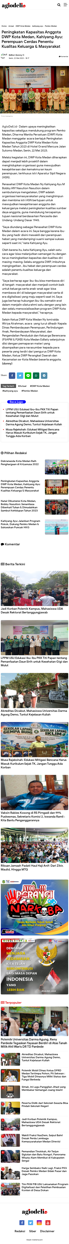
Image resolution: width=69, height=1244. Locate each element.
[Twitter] (20, 375)
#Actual (22, 386)
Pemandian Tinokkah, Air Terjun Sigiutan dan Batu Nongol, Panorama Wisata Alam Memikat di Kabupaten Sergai (43, 1156)
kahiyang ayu (37, 26)
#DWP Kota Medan (40, 386)
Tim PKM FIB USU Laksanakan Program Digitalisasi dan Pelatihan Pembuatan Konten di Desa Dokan (45, 1187)
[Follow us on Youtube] (48, 1222)
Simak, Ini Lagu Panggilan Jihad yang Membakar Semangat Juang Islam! (44, 1088)
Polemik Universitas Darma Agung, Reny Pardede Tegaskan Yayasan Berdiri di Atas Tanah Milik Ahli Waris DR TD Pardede (34, 1043)
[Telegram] (44, 375)
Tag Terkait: (8, 386)
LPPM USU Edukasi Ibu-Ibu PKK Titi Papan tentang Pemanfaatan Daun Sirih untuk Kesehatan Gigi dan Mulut (32, 413)
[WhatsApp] (36, 375)
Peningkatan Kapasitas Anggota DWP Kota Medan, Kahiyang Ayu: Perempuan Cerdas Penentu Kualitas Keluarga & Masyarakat (20, 485)
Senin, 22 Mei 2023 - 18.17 (19, 58)
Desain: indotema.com (34, 1240)
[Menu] (66, 5)
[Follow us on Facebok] (22, 1222)
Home (4, 26)
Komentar (64, 56)
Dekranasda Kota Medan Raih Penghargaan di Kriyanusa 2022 (20, 463)
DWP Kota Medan (23, 26)
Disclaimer (47, 1231)
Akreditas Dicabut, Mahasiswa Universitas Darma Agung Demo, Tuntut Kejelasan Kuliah (34, 422)
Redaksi (20, 1231)
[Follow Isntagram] (39, 1222)
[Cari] (58, 5)
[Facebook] (12, 375)
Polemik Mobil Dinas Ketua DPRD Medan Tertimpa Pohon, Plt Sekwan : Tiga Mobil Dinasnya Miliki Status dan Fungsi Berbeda (44, 1075)
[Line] (28, 375)
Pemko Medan (51, 26)
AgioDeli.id (9, 126)
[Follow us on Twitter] (30, 1222)
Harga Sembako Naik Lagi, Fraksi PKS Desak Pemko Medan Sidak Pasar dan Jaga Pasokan (44, 1171)
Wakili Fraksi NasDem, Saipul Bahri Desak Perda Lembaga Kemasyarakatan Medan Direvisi (42, 1138)
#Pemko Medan (30, 391)
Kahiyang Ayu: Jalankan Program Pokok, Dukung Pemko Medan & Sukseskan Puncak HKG (20, 524)
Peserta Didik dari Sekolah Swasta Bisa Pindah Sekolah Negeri (45, 1104)
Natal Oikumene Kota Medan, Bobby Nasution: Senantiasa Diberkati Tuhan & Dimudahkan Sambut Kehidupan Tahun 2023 (19, 505)
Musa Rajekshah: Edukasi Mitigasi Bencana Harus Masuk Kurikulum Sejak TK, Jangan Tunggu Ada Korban (32, 433)
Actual (11, 26)
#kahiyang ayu (10, 391)
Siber (32, 1231)
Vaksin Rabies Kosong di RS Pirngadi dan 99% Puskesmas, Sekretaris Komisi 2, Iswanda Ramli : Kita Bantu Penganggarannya (33, 816)
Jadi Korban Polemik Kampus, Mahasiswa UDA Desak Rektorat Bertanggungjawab (32, 610)
